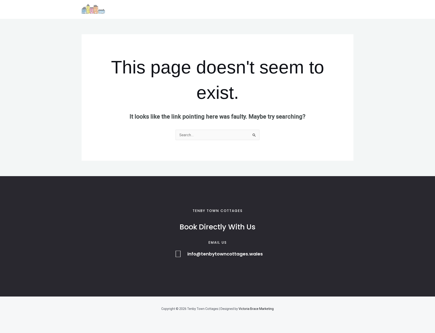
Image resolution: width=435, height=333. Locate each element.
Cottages (143, 9)
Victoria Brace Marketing (256, 309)
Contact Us (231, 9)
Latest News (203, 9)
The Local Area (172, 9)
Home (122, 9)
